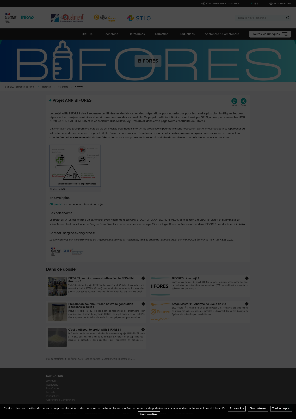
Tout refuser (258, 408)
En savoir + (237, 408)
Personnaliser (149, 414)
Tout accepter (281, 408)
